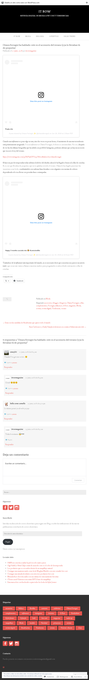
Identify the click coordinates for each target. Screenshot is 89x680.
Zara (80, 628)
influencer (58, 306)
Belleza (21, 608)
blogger (56, 303)
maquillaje (9, 623)
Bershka (32, 608)
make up (69, 618)
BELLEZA (40, 36)
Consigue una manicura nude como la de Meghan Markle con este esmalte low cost (37, 571)
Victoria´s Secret (66, 628)
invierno (51, 613)
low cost (44, 618)
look (33, 618)
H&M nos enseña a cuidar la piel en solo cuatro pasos (26, 563)
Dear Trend (69, 36)
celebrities (57, 608)
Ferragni (51, 306)
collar (81, 303)
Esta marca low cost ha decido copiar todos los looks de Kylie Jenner (32, 582)
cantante (44, 608)
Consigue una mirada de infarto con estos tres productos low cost (30, 574)
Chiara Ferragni (73, 303)
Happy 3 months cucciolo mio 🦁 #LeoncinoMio (22, 250)
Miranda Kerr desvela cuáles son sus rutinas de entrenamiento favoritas (33, 577)
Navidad (44, 623)
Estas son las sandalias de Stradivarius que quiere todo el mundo (27, 323)
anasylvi (13, 352)
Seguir (7, 542)
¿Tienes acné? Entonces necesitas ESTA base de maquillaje (29, 579)
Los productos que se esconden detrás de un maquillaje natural (29, 568)
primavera (56, 623)
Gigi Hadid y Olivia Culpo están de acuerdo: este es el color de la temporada (35, 565)
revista (38, 308)
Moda (48, 299)
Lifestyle (23, 618)
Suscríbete (7, 518)
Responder (8, 367)
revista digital (46, 308)
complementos (41, 306)
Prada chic (9, 129)
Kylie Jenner (10, 618)
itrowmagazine (31, 51)
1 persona (14, 414)
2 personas (14, 363)
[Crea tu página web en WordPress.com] (44, 2)
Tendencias (56, 308)
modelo (32, 623)
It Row (65, 306)
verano (63, 308)
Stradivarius (25, 628)
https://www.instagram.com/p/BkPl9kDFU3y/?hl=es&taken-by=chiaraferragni (32, 157)
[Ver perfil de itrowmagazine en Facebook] (5, 507)
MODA (28, 36)
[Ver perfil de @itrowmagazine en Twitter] (11, 507)
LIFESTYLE (54, 36)
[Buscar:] (44, 492)
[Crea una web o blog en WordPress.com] (3, 667)
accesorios (48, 303)
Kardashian (75, 613)
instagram (38, 613)
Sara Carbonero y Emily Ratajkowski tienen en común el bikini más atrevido (56, 327)
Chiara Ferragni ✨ (29, 133)
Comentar (78, 480)
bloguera (62, 303)
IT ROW (44, 11)
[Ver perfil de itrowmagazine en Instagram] (16, 507)
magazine (72, 306)
